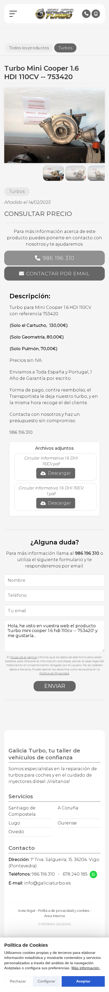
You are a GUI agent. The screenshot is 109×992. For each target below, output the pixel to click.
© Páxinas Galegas (54, 924)
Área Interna (54, 916)
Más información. (85, 968)
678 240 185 (75, 874)
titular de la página (23, 657)
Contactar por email (58, 273)
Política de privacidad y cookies (63, 911)
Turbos (17, 191)
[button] (48, 157)
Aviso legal (26, 911)
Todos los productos (29, 47)
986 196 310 (58, 258)
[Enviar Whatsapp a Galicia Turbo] (93, 874)
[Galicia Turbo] (54, 13)
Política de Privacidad (54, 673)
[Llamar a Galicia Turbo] (86, 14)
